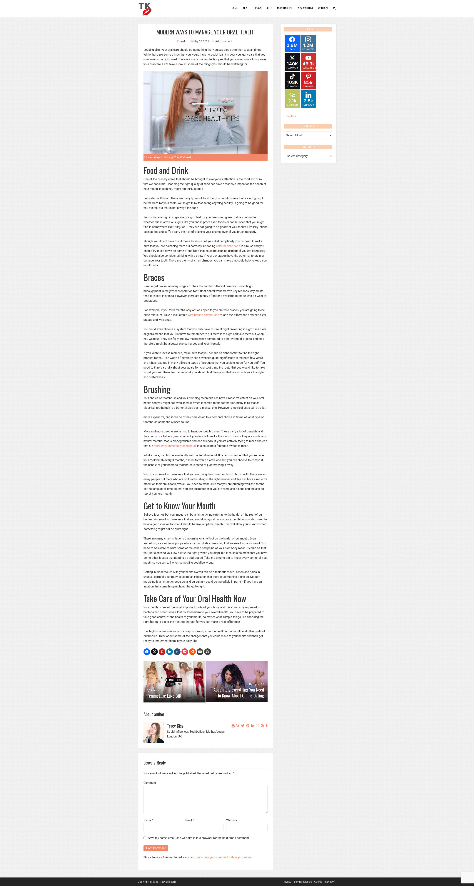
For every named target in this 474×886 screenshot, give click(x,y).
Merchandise (285, 8)
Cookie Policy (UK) (324, 881)
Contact (323, 8)
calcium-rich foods (227, 246)
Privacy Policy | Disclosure (297, 881)
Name (148, 820)
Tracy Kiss (290, 116)
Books (258, 8)
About (246, 8)
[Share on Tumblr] (177, 651)
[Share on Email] (200, 651)
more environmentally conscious (175, 446)
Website (231, 820)
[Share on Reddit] (192, 651)
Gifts (269, 8)
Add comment (223, 41)
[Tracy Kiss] (145, 8)
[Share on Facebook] (146, 651)
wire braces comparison (203, 315)
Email (189, 820)
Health (183, 41)
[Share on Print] (207, 651)
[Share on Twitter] (154, 651)
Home (235, 8)
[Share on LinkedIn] (169, 651)
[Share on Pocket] (184, 651)
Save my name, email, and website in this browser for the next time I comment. (198, 838)
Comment (149, 783)
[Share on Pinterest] (162, 651)
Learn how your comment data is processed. (224, 857)
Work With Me (305, 8)
